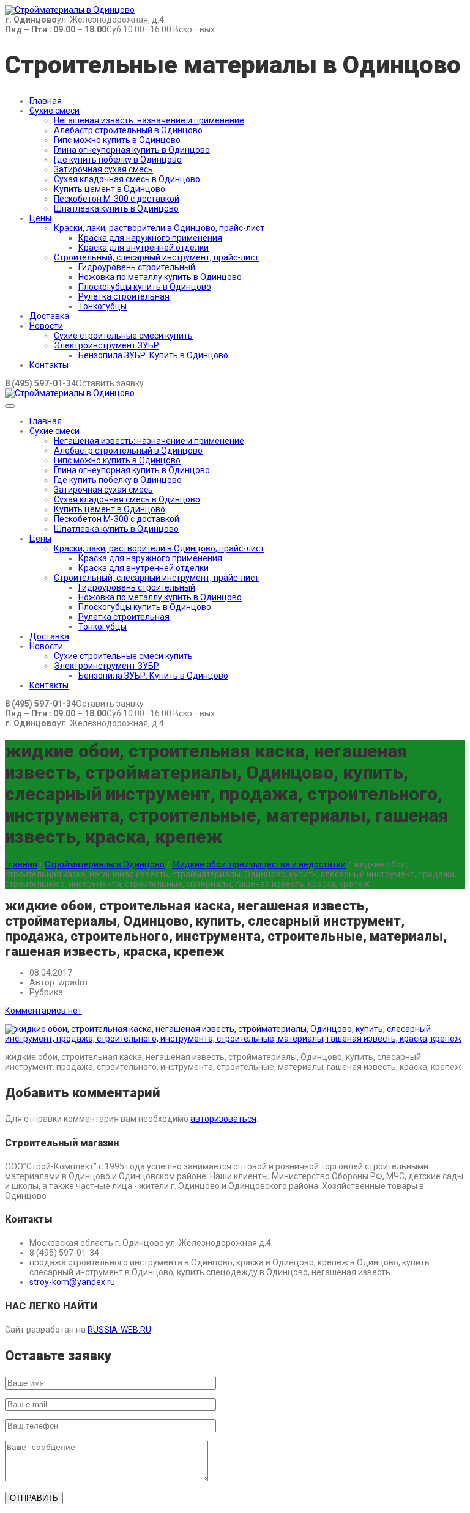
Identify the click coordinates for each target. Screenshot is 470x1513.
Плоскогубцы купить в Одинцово (144, 287)
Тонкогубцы (102, 306)
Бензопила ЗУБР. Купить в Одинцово (153, 355)
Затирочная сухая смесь (103, 169)
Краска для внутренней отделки (143, 247)
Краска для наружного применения (150, 238)
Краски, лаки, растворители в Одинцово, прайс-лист (159, 228)
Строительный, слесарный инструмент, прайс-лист (156, 257)
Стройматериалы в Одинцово (105, 864)
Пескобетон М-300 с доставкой (116, 199)
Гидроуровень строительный (136, 267)
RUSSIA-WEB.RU (119, 1329)
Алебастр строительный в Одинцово (128, 130)
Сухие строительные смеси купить (123, 336)
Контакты (49, 365)
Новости (46, 326)
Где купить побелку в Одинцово (118, 159)
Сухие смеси (54, 111)
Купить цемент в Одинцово (109, 189)
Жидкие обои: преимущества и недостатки (259, 864)
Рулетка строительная (124, 296)
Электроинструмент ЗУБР (106, 345)
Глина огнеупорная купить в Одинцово (132, 150)
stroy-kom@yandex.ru (72, 1282)
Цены (40, 218)
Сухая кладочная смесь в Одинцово (127, 179)
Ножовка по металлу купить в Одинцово (160, 277)
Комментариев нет (43, 1010)
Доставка (49, 316)
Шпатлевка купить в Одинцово (116, 208)
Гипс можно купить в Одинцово (117, 140)
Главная (45, 101)
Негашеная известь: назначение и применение (149, 120)
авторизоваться (223, 1119)
